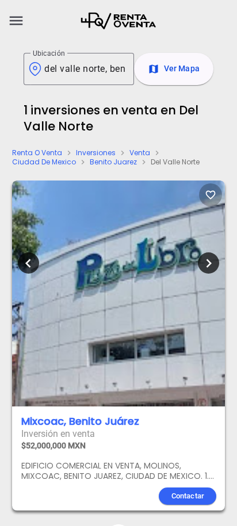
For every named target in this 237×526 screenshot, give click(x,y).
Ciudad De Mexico (44, 162)
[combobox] (84, 69)
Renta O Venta (37, 153)
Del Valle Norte (175, 162)
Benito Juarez (113, 162)
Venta (139, 153)
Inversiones (96, 153)
